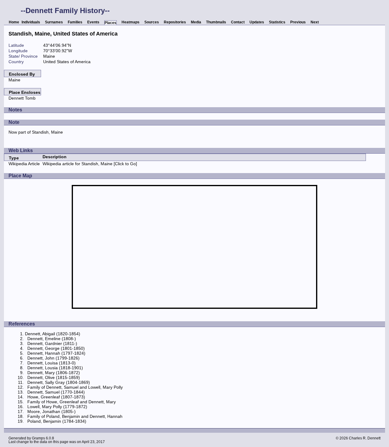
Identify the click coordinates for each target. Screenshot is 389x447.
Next (315, 22)
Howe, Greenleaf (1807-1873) (56, 396)
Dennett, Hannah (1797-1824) (56, 353)
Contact (238, 22)
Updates (257, 22)
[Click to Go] (124, 163)
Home (14, 22)
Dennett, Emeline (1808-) (51, 338)
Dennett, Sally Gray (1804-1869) (58, 382)
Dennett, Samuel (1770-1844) (56, 392)
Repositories (175, 22)
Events (93, 22)
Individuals (31, 22)
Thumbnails (216, 22)
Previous (298, 22)
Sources (151, 22)
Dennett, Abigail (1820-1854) (52, 333)
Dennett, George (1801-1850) (56, 348)
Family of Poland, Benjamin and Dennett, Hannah (74, 416)
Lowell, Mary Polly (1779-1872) (57, 406)
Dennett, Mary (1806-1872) (53, 372)
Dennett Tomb (22, 98)
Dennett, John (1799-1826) (53, 358)
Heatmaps (130, 22)
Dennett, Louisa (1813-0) (51, 362)
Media (196, 22)
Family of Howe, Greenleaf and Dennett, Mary (71, 401)
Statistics (277, 22)
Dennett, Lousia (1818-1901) (55, 367)
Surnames (54, 22)
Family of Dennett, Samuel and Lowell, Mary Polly (75, 387)
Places (110, 23)
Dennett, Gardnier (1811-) (52, 343)
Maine (14, 79)
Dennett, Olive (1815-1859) (53, 377)
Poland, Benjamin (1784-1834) (56, 421)
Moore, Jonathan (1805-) (51, 411)
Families (75, 22)
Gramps (38, 438)
